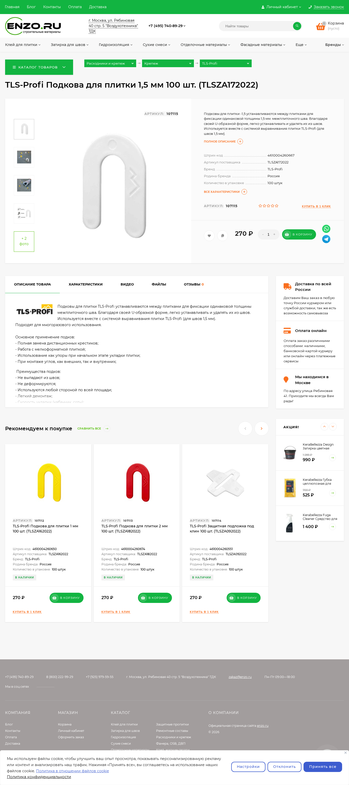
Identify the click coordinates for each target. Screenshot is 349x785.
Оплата (75, 7)
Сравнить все (89, 428)
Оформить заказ (71, 737)
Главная (12, 7)
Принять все (322, 766)
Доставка (98, 7)
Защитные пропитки (172, 724)
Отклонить (284, 766)
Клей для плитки (124, 724)
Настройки (248, 766)
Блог (31, 7)
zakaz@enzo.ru (240, 677)
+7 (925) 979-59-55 (99, 677)
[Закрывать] (345, 753)
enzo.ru (263, 726)
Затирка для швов (125, 731)
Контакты (52, 7)
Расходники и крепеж (173, 737)
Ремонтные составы (172, 731)
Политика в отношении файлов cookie (72, 771)
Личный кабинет (71, 731)
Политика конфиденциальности (39, 776)
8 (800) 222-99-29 (59, 677)
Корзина (65, 724)
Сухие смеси (121, 743)
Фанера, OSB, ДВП (170, 743)
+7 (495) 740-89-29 (165, 25)
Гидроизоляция (123, 737)
